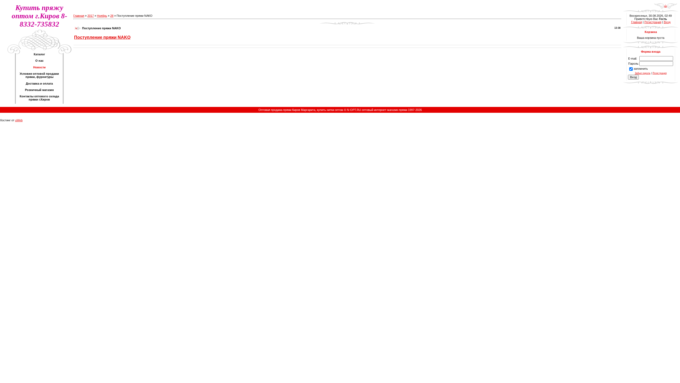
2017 (90, 15)
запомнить (641, 68)
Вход (667, 22)
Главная (78, 15)
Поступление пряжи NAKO (102, 37)
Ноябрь (102, 15)
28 (111, 15)
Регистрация (652, 22)
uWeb (19, 120)
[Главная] (665, 4)
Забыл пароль (643, 73)
